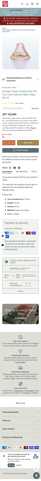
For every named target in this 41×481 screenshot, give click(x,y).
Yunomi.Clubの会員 (16, 10)
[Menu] (37, 3)
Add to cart (28, 143)
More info (20, 291)
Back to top (20, 403)
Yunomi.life (10, 473)
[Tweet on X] (10, 168)
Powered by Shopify (21, 473)
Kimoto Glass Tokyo (9, 87)
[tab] (7, 171)
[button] (32, 3)
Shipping (33, 128)
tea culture (30, 391)
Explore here (20, 318)
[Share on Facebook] (14, 168)
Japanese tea (18, 391)
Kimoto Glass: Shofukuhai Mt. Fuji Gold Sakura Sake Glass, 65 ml (18, 30)
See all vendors (20, 362)
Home (4, 28)
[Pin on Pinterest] (19, 168)
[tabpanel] (20, 195)
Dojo (27, 393)
